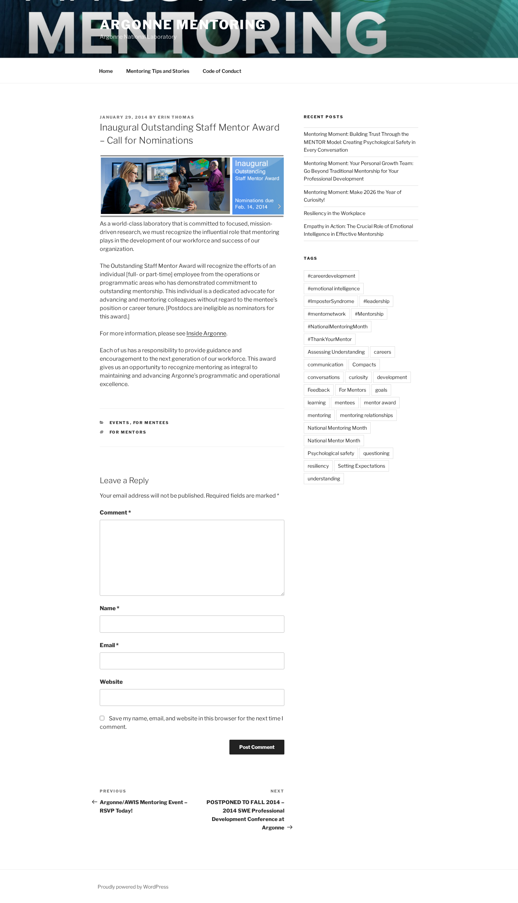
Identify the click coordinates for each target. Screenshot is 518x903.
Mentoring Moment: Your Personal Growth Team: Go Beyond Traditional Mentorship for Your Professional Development (358, 171)
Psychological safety (331, 453)
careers (382, 352)
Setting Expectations (361, 466)
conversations (324, 377)
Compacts (364, 364)
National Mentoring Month (337, 428)
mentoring (319, 415)
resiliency (318, 466)
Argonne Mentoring (183, 24)
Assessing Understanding (336, 352)
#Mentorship (369, 314)
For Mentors (128, 432)
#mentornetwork (327, 314)
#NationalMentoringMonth (338, 326)
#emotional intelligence (334, 288)
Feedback (319, 390)
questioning (376, 453)
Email (109, 645)
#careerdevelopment (331, 276)
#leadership (376, 301)
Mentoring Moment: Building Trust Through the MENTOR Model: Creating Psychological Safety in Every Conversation (359, 142)
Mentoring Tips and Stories (157, 71)
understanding (324, 478)
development (392, 377)
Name (109, 608)
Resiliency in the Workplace (334, 213)
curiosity (358, 377)
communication (325, 364)
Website (111, 681)
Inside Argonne (206, 333)
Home (106, 71)
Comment (115, 512)
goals (381, 390)
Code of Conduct (222, 71)
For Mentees (151, 422)
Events (120, 422)
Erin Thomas (176, 117)
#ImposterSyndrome (331, 301)
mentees (345, 402)
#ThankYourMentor (330, 339)
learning (317, 402)
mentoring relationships (366, 415)
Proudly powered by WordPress (133, 887)
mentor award (380, 402)
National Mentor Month (334, 440)
